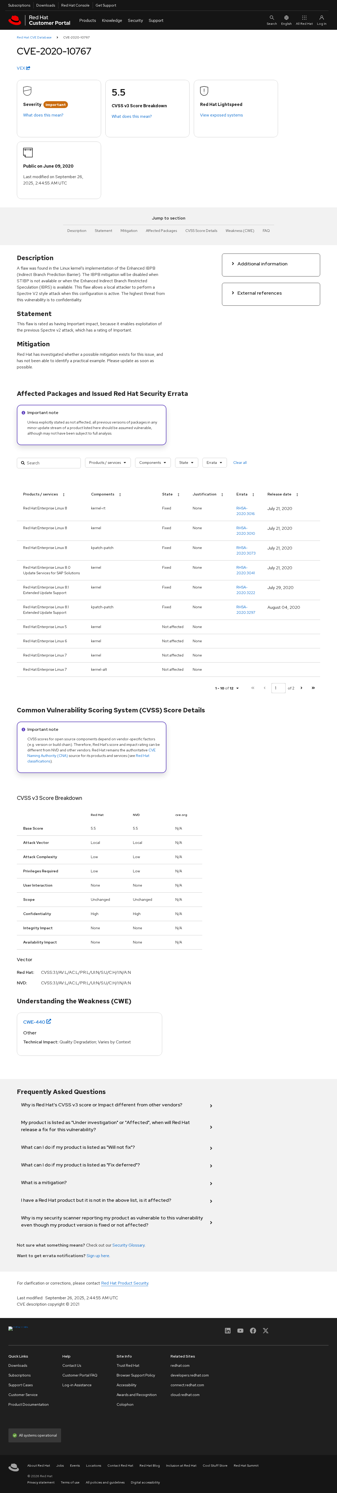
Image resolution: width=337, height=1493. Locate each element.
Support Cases (20, 1385)
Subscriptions (19, 5)
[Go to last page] (313, 688)
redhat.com (180, 1365)
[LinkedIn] (228, 1332)
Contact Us (71, 1365)
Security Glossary (128, 1245)
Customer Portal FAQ (79, 1375)
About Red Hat (38, 1465)
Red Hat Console (75, 5)
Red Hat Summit (246, 1465)
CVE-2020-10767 (76, 37)
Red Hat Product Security (124, 1283)
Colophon (125, 1404)
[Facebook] (253, 1332)
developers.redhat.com (190, 1375)
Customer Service (23, 1394)
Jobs (60, 1465)
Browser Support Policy (136, 1375)
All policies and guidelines (105, 1482)
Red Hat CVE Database (34, 37)
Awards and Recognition (137, 1394)
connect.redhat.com (187, 1385)
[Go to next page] (301, 688)
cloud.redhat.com (185, 1394)
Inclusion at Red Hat (181, 1465)
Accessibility (126, 1385)
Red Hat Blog (150, 1465)
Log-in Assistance (77, 1385)
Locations (93, 1465)
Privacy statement (40, 1482)
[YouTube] (240, 1332)
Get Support (106, 5)
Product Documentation (28, 1404)
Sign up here (98, 1255)
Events (75, 1465)
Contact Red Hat (120, 1465)
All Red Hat (304, 24)
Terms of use (70, 1482)
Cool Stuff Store (215, 1465)
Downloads (45, 5)
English (286, 24)
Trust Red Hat (128, 1365)
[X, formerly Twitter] (265, 1332)
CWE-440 (34, 1022)
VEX (21, 68)
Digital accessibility (145, 1482)
